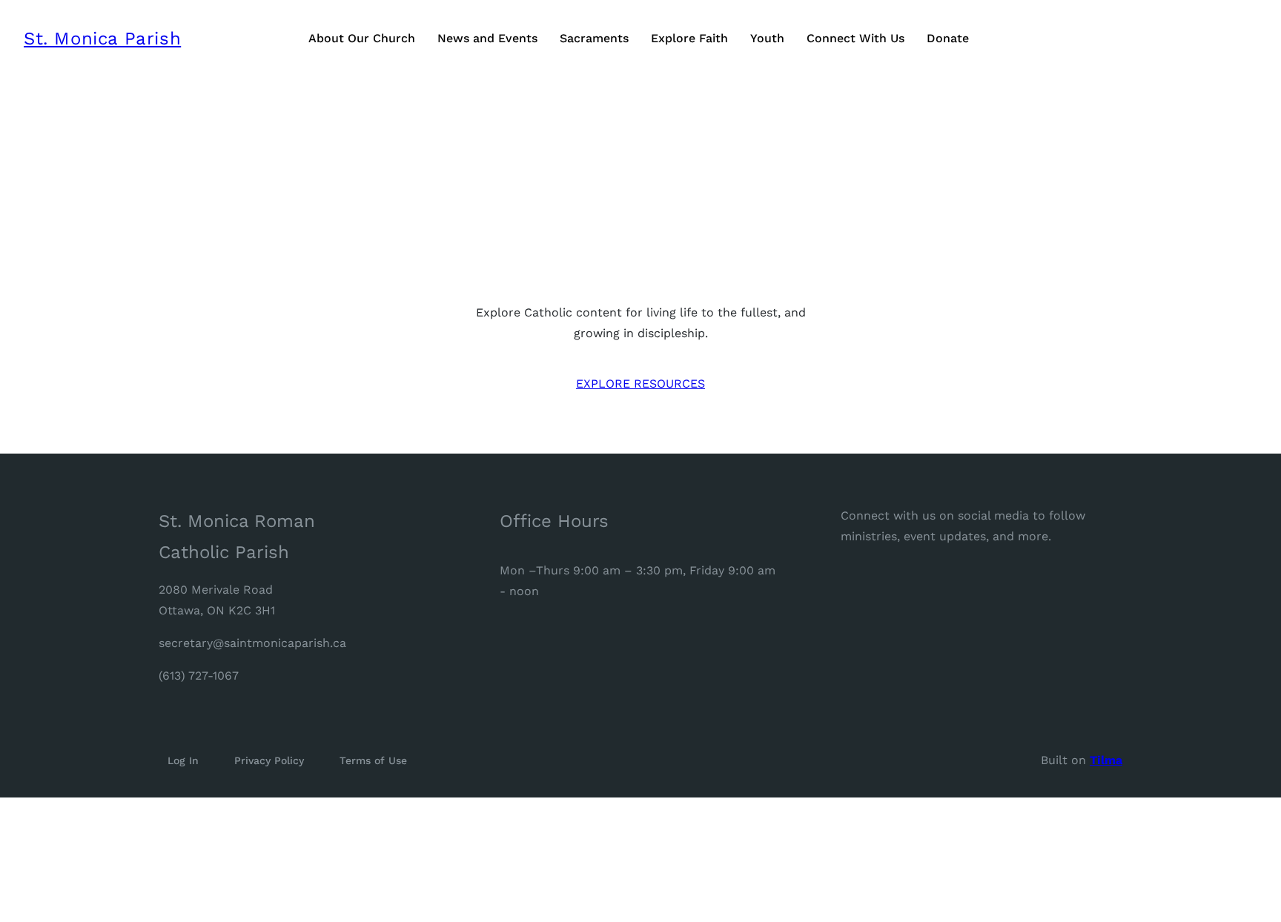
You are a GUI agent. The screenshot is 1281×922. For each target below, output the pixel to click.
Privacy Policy (269, 760)
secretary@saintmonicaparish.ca (252, 643)
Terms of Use (373, 760)
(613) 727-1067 (199, 676)
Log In (183, 760)
